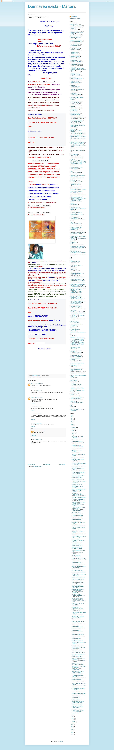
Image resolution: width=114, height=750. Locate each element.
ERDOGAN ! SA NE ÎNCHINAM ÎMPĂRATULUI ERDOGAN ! (77, 705)
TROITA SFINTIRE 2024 (75, 385)
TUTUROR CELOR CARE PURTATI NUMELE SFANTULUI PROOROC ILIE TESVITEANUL (77, 388)
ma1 (71, 405)
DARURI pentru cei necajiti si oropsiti (77, 311)
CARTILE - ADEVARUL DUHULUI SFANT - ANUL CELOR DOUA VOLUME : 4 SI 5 (78, 133)
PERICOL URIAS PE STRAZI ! (77, 547)
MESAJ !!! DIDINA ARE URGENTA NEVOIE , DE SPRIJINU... (78, 711)
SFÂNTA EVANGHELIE (75, 215)
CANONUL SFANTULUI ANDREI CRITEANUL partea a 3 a (76, 187)
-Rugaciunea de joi (74, 262)
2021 (72, 422)
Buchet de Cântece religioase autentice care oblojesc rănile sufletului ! (78, 285)
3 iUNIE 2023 (73, 266)
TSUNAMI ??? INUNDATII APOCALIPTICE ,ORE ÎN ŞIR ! (77, 446)
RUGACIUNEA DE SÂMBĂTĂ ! (77, 513)
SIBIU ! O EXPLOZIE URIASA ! (77, 581)
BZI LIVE (72, 159)
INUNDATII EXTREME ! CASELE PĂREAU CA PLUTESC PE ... (77, 599)
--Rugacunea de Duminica (75, 71)
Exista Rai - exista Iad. (74, 83)
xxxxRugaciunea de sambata (76, 172)
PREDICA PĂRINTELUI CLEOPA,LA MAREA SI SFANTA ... (78, 587)
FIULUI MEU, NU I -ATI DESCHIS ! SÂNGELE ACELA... (78, 676)
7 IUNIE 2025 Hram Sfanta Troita (76, 89)
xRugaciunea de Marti (74, 73)
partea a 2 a (73, 406)
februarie (73, 721)
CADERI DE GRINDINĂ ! (76, 569)
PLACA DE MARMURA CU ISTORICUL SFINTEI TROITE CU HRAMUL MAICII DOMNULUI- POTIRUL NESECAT (78, 343)
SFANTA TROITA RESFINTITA (76, 365)
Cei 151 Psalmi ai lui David (75, 307)
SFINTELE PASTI (74, 366)
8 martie (72, 222)
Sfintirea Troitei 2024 (74, 379)
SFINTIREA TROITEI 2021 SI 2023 (77, 368)
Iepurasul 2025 (73, 90)
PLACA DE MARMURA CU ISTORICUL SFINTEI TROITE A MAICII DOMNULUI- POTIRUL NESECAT (78, 340)
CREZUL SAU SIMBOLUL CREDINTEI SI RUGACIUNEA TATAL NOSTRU (78, 302)
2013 (72, 732)
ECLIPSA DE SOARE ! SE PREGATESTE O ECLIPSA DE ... (78, 608)
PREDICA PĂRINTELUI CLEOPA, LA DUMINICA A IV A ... (78, 659)
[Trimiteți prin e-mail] (43, 375)
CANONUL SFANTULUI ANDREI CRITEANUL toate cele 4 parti (76, 294)
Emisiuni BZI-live (74, 110)
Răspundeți (33, 387)
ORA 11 (72, 205)
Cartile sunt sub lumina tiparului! (76, 197)
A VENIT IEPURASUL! (74, 270)
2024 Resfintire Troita (74, 154)
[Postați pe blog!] (44, 375)
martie (73, 719)
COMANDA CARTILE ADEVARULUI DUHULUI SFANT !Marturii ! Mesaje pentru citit (78, 195)
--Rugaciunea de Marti (75, 59)
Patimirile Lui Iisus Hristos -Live (76, 350)
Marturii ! (72, 28)
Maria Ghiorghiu (74, 16)
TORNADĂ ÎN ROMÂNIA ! (76, 530)
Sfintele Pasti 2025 (74, 377)
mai (72, 716)
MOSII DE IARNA (74, 176)
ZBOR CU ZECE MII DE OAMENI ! (78, 579)
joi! (71, 403)
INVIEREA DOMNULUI (75, 322)
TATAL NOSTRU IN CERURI (76, 384)
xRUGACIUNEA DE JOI (75, 180)
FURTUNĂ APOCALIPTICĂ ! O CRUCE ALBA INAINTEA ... (79, 667)
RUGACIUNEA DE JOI (75, 46)
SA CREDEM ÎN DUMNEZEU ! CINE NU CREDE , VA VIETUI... (79, 473)
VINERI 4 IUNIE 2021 (74, 393)
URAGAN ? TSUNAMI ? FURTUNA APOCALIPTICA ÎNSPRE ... (78, 617)
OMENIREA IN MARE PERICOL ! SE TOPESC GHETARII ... (78, 500)
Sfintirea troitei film (74, 380)
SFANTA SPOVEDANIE (75, 168)
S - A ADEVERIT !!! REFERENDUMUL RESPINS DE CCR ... (78, 596)
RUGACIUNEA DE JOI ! (76, 539)
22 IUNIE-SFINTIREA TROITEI (76, 265)
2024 (72, 418)
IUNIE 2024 (73, 240)
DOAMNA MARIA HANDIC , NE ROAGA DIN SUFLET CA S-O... (79, 537)
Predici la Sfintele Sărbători (75, 37)
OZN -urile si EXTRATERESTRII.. (76, 41)
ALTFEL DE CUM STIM (75, 275)
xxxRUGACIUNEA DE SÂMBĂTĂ (76, 181)
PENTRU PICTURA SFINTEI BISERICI (77, 150)
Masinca (32, 397)
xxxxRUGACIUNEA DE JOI (75, 261)
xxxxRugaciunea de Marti (75, 114)
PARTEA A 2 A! (73, 335)
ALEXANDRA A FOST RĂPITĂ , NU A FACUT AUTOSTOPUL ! (78, 476)
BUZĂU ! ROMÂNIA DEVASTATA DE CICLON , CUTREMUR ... (78, 672)
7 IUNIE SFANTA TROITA (75, 155)
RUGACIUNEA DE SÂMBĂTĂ (76, 65)
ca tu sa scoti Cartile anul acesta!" (77, 402)
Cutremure (72, 38)
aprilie (73, 718)
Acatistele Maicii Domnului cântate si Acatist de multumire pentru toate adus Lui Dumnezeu (78, 69)
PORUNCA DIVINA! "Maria (75, 347)
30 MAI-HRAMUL (74, 77)
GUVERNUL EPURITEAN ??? (77, 521)
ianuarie (73, 722)
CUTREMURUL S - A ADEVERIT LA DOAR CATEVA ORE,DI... (78, 510)
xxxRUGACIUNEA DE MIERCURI (76, 124)
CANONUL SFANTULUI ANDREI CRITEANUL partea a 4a (76, 228)
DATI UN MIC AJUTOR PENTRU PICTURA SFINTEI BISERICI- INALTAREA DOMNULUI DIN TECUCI (78, 199)
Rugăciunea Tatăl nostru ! (75, 251)
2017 (72, 726)
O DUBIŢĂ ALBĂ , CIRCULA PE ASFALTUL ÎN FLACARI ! (77, 641)
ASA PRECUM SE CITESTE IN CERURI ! (78, 277)
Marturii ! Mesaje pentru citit (75, 34)
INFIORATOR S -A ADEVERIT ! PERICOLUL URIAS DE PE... (77, 517)
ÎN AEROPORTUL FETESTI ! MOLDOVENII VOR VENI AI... (77, 494)
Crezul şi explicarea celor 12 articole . (77, 309)
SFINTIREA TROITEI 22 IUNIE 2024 (77, 214)
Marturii (72, 23)
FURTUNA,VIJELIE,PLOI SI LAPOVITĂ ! (79, 677)
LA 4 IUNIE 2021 (73, 326)
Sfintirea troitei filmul (74, 381)
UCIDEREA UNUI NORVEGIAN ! (77, 515)
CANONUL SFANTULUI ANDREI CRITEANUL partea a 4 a (76, 225)
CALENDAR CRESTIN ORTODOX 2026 (78, 288)
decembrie (74, 427)
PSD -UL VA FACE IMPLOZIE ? (77, 570)
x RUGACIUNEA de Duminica (76, 107)
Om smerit (33, 383)
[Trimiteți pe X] (45, 375)
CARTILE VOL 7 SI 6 (74, 229)
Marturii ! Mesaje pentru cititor (76, 31)
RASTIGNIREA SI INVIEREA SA (76, 352)
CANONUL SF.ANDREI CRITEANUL (77, 298)
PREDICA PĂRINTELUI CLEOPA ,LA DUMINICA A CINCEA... (78, 564)
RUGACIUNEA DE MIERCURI (76, 42)
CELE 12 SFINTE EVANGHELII (76, 230)
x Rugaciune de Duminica (75, 122)
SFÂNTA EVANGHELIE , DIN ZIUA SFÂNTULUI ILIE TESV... (78, 590)
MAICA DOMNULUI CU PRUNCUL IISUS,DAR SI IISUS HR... (78, 646)
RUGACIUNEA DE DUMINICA (76, 61)
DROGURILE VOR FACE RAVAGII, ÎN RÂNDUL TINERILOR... (78, 503)
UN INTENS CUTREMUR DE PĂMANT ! (79, 693)
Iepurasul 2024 (73, 127)
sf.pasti (72, 408)
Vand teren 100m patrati (75, 395)
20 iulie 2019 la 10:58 (38, 390)
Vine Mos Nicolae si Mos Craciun (76, 397)
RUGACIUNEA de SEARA (75, 358)
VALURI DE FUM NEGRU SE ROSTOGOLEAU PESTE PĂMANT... (78, 525)
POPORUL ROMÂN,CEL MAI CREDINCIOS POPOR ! (77, 699)
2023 (72, 419)
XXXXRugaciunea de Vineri (75, 398)
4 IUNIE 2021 (73, 268)
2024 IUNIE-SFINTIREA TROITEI (76, 135)
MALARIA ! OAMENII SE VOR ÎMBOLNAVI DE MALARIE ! (77, 651)
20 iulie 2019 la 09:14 (39, 383)
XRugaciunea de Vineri (75, 169)
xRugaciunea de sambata (75, 79)
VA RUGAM (73, 391)
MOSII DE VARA (73, 330)
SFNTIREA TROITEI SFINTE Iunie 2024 (78, 371)
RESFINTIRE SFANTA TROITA (76, 354)
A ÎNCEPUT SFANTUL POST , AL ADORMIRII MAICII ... (77, 437)
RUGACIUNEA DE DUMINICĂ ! (77, 477)
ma (71, 171)
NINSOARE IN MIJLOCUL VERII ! (77, 664)
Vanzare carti (73, 67)
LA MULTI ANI (73, 328)
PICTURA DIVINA (74, 210)
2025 (72, 416)
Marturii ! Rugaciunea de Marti (76, 101)
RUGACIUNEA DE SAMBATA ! (76, 64)
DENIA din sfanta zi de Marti (75, 201)
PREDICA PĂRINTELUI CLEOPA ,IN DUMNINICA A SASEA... (78, 480)
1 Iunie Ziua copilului (74, 109)
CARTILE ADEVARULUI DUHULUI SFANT (78, 136)
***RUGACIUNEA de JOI (75, 48)
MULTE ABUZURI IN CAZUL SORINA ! (78, 558)
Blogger (61, 741)
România (72, 106)
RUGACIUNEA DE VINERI (75, 44)
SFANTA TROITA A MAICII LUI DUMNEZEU (78, 252)
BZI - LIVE (72, 99)
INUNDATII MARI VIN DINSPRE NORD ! (79, 471)
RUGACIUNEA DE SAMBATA (76, 94)
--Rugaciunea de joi (74, 52)
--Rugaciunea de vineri (75, 49)
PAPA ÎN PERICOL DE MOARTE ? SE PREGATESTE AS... (78, 648)
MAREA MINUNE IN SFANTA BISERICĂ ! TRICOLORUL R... (79, 560)
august (73, 433)
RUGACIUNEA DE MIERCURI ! (77, 441)
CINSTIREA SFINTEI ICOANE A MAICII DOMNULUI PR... (78, 689)
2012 (72, 734)
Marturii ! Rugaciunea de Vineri (76, 167)
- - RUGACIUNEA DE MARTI (76, 218)
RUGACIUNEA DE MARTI (75, 103)
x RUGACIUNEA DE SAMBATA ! (76, 96)
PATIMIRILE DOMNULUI (75, 207)
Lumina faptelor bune (74, 204)
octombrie (73, 430)
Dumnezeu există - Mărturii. (52, 6)
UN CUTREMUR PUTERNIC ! (77, 548)
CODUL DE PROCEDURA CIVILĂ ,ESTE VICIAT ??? (78, 443)
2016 (72, 727)
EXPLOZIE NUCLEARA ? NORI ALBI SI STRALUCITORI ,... (79, 464)
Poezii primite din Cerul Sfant (76, 75)
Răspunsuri (34, 428)
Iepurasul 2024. (73, 129)
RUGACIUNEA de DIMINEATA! (76, 356)
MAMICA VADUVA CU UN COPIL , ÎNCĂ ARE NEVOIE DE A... (79, 681)
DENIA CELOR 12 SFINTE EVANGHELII (78, 232)
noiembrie (73, 428)
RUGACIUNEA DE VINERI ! (75, 105)
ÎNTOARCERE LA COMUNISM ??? (78, 634)
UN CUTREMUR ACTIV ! (76, 512)
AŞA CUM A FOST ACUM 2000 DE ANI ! (78, 280)
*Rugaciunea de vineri (75, 63)
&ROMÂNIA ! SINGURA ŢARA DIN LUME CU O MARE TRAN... (78, 702)
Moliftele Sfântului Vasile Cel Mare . (77, 120)
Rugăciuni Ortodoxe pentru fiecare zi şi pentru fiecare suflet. (77, 364)
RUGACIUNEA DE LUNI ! (75, 45)
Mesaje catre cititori (74, 29)
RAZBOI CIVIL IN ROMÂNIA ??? (77, 614)
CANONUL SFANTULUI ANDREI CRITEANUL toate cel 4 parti (76, 292)
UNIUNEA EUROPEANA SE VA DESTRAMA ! (77, 487)
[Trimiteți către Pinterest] (48, 375)
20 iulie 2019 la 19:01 (38, 423)
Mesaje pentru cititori (74, 24)
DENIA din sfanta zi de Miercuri (76, 233)
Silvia (35, 430)
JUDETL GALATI (73, 242)
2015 (72, 729)
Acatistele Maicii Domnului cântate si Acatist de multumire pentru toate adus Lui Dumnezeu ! (78, 145)
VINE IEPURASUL (74, 217)
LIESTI (72, 243)
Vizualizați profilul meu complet (75, 18)
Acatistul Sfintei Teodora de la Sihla (77, 279)
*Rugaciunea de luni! (74, 81)
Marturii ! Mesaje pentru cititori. (76, 27)
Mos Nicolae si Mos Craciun (76, 82)
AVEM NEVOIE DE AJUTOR (75, 223)
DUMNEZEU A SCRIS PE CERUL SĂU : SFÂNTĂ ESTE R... (79, 686)
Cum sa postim (73, 310)
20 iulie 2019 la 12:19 (38, 397)
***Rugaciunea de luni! (75, 57)
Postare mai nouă (31, 464)
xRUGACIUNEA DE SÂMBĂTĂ (76, 121)
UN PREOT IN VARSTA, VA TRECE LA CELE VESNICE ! (78, 583)
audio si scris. (73, 401)
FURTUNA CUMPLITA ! (76, 713)
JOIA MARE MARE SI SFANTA (76, 324)
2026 (72, 415)
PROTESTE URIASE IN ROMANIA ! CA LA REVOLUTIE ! (78, 534)
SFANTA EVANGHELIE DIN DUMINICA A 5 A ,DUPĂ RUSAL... (79, 567)
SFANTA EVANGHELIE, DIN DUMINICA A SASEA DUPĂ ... (79, 482)
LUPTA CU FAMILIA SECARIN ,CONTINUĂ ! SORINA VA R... (77, 544)
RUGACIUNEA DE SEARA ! (75, 355)
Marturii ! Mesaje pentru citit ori (76, 40)
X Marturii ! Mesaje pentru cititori (76, 78)
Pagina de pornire (46, 464)
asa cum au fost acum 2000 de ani (77, 399)
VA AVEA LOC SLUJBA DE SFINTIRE (77, 390)
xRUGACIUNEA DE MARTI (75, 102)
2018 (72, 724)
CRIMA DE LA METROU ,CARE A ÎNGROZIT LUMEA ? (77, 439)
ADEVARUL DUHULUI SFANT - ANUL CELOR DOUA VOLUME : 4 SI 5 (77, 157)
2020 (72, 424)
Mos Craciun (73, 85)
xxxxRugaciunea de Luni (75, 183)
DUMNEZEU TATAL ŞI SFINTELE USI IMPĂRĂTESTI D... (78, 628)
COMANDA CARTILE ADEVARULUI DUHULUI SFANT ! (77, 192)
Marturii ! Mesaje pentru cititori (76, 25)
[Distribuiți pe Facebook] (46, 375)
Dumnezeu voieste (74, 317)
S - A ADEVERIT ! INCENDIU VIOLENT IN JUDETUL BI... (78, 624)
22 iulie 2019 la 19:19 (38, 439)
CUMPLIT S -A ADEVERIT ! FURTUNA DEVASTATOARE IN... (78, 695)
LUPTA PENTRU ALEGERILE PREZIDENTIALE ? (77, 669)
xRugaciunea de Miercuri (75, 74)
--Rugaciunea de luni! (74, 53)
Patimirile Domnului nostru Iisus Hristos (78, 246)
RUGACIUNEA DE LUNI (75, 111)
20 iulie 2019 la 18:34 (38, 413)
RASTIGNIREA (73, 351)
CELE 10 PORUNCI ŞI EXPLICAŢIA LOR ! (78, 189)
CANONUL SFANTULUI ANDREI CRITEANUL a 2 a (76, 290)
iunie (73, 715)
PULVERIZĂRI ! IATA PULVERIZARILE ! (79, 495)
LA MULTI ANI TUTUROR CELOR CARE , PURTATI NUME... (79, 575)
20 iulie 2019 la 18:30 (38, 406)
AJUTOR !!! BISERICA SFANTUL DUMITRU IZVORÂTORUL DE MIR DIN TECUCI (78, 143)
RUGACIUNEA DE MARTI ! (75, 60)
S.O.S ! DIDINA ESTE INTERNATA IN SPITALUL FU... (78, 604)
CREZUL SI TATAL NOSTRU (76, 303)
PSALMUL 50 (73, 348)
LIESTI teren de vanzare (75, 329)
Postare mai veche (62, 464)
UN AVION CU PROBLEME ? (77, 663)
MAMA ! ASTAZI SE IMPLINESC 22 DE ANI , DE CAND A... (78, 508)
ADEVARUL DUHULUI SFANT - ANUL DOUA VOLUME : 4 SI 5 (77, 274)
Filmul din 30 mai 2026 (75, 321)
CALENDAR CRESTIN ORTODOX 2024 (78, 286)
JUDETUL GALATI (74, 325)
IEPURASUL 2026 (74, 93)
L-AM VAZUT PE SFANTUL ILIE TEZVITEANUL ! (77, 592)
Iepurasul (72, 203)
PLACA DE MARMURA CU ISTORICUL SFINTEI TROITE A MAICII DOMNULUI (78, 338)
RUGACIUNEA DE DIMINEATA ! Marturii (78, 247)
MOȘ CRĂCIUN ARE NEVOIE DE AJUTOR (78, 332)
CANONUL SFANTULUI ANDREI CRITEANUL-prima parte (76, 297)
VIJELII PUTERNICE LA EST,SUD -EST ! (79, 489)
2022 (72, 421)
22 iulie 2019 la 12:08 (41, 430)
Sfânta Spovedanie (74, 383)
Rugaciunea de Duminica (75, 141)
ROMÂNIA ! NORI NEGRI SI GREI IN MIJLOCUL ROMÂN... (78, 610)
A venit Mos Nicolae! (74, 272)
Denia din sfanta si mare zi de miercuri (77, 175)
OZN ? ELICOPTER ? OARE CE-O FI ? (78, 652)
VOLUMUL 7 (73, 394)
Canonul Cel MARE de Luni (75, 306)
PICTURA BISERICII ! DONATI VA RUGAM (78, 138)
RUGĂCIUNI (73, 359)
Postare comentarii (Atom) (37, 466)
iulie (72, 435)
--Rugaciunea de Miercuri (75, 56)
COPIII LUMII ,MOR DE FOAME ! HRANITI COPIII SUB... (77, 707)
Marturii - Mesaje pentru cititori (76, 36)
